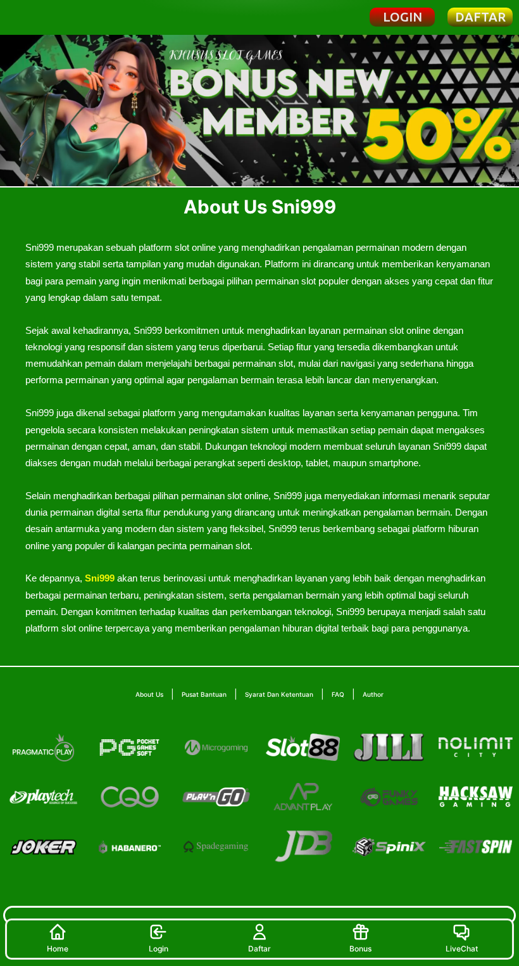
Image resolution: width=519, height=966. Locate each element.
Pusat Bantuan (204, 694)
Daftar (259, 948)
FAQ (338, 694)
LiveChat (462, 948)
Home (57, 948)
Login (158, 948)
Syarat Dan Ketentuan (279, 694)
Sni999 (100, 578)
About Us (149, 694)
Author (373, 694)
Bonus (360, 948)
